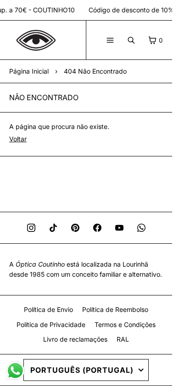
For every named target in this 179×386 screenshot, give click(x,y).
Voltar (18, 139)
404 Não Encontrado (95, 71)
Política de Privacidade (51, 324)
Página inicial (29, 71)
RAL (123, 339)
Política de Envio (48, 309)
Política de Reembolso (115, 309)
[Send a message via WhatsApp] (15, 370)
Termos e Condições (125, 324)
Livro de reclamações (75, 339)
